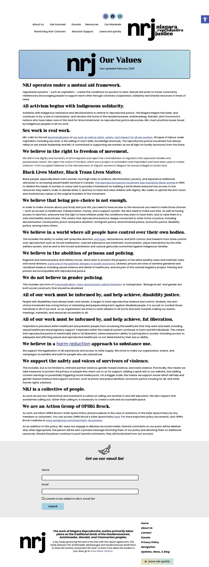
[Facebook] (113, 16)
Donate (76, 24)
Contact (146, 533)
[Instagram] (106, 16)
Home (145, 523)
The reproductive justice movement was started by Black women (135, 183)
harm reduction (73, 344)
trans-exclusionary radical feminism (99, 284)
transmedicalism (64, 284)
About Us (38, 24)
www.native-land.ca (101, 551)
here (117, 417)
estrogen (99, 239)
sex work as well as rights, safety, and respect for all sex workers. (113, 137)
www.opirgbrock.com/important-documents (74, 420)
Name (45, 470)
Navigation (148, 547)
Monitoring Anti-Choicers (50, 31)
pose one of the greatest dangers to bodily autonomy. (82, 263)
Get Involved (57, 24)
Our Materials (112, 24)
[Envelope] (120, 16)
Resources (91, 24)
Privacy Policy (150, 542)
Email (45, 484)
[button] (205, 19)
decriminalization (58, 137)
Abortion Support (82, 31)
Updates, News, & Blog (155, 552)
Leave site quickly (110, 31)
